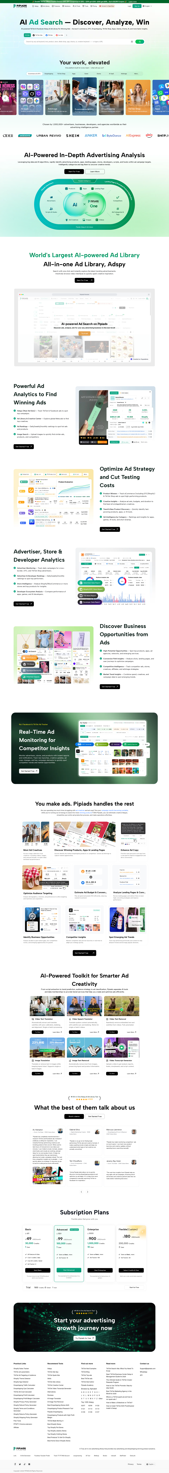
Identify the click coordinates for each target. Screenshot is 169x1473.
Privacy (130, 1464)
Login (129, 6)
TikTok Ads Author (87, 1382)
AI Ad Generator (25, 1456)
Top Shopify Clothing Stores (57, 1434)
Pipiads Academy (87, 1385)
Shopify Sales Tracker (21, 1368)
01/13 (90, 1409)
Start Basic (38, 1270)
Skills (49, 1378)
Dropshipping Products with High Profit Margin (60, 1416)
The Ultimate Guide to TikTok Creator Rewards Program (119, 1381)
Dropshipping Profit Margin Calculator (27, 1398)
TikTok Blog (85, 1372)
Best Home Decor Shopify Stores (58, 1441)
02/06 (90, 1405)
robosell (113, 1456)
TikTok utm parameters (21, 1372)
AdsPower (123, 1456)
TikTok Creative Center (55, 1385)
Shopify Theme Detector (22, 1378)
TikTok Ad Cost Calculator (23, 1392)
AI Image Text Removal (55, 1402)
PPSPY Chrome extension (23, 1424)
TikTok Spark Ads (53, 1375)
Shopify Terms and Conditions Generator (24, 1409)
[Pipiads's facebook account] (15, 1464)
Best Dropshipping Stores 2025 (58, 1405)
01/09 (83, 1412)
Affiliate (16, 1427)
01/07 (97, 1412)
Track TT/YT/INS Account (62, 1456)
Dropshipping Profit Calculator (24, 1395)
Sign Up (137, 6)
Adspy (49, 1368)
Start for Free (134, 1287)
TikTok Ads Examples (88, 1368)
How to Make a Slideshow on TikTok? (119, 1402)
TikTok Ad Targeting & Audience (25, 1375)
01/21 (83, 1409)
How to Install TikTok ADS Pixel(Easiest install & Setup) (120, 1407)
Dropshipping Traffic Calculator (24, 1385)
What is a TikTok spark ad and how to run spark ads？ (119, 1398)
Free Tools (17, 1421)
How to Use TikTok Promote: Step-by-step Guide (119, 1386)
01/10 (97, 1409)
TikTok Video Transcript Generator (59, 1388)
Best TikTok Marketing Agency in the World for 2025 (119, 1392)
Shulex (105, 1456)
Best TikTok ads (86, 1378)
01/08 (90, 1412)
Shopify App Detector (21, 1382)
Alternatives (51, 1392)
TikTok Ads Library (53, 1382)
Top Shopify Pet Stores (55, 1427)
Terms (139, 1464)
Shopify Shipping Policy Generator (26, 1417)
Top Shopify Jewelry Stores (56, 1431)
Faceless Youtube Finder (42, 1456)
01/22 (97, 1405)
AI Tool (88, 1456)
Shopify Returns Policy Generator (25, 1414)
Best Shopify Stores (54, 1424)
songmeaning (77, 1456)
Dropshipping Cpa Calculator (24, 1388)
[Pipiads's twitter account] (19, 1464)
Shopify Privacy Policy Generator (25, 1402)
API (141, 1375)
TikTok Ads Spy (52, 1372)
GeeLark (132, 1456)
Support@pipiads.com (147, 1368)
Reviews (50, 1395)
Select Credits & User (131, 1270)
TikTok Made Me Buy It (55, 1421)
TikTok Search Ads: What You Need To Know (119, 1369)
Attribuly (96, 1456)
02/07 (83, 1405)
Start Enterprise (100, 1270)
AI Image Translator (54, 1398)
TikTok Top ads (86, 1375)
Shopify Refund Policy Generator (25, 1405)
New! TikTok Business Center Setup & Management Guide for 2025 (119, 1375)
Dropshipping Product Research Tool (60, 1408)
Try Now (37, 1032)
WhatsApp (143, 1372)
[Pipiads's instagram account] (29, 1464)
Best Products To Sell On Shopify (59, 1437)
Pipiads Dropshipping (54, 1412)
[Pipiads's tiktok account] (24, 1464)
